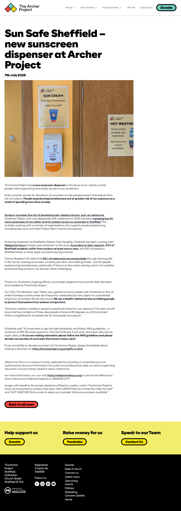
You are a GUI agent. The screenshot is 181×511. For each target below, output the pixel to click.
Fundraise (74, 442)
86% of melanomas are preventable (64, 258)
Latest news (72, 477)
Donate (166, 8)
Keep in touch (73, 469)
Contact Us (134, 442)
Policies (69, 488)
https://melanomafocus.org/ (64, 375)
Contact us (71, 473)
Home (68, 499)
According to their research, (88, 245)
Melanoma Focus (15, 245)
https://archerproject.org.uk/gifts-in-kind (57, 349)
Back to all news (21, 404)
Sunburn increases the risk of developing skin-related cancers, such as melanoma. (54, 215)
